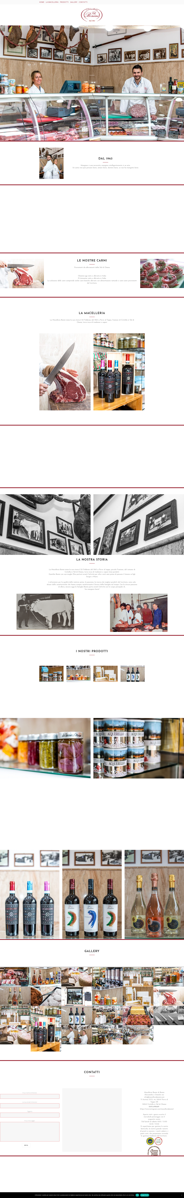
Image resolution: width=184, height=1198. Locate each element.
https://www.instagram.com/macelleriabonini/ (157, 1109)
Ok (137, 1195)
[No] (182, 1195)
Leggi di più (144, 1195)
